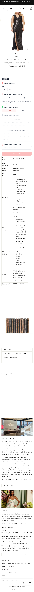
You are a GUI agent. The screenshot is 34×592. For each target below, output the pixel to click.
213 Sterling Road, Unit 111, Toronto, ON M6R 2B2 (16, 533)
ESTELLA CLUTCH (19, 284)
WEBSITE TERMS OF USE (9, 572)
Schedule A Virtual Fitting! (15, 554)
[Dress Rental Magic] (17, 427)
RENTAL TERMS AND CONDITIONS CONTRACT (15, 563)
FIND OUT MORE (9, 485)
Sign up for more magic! (12, 581)
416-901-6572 (10, 527)
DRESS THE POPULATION (17, 59)
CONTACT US (5, 560)
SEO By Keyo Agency (17, 589)
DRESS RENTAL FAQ (7, 566)
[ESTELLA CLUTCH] (17, 334)
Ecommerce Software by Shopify (17, 586)
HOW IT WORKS (8, 349)
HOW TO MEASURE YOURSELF (14, 361)
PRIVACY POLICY (6, 569)
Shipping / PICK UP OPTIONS (14, 353)
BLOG (3, 575)
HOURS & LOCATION (10, 357)
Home (16, 56)
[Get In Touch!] (17, 499)
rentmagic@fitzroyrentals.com (17, 523)
